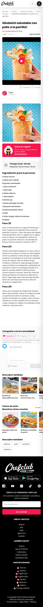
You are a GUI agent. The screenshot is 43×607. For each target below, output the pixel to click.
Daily (21, 530)
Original (22, 524)
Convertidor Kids (21, 558)
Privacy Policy (12, 602)
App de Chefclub (21, 549)
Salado (14, 11)
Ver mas (38, 407)
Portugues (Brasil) (22, 588)
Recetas (5, 11)
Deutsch (23, 571)
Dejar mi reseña (35, 34)
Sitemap (33, 602)
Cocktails (21, 536)
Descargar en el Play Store (30, 478)
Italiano (23, 585)
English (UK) (22, 573)
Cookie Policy (23, 602)
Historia (21, 546)
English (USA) (23, 576)
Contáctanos (21, 552)
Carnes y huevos (26, 11)
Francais (23, 568)
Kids (21, 527)
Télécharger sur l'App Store (11, 478)
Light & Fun (21, 533)
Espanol (23, 579)
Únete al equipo (21, 555)
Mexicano (22, 582)
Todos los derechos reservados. (21, 599)
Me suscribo (21, 512)
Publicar (35, 366)
